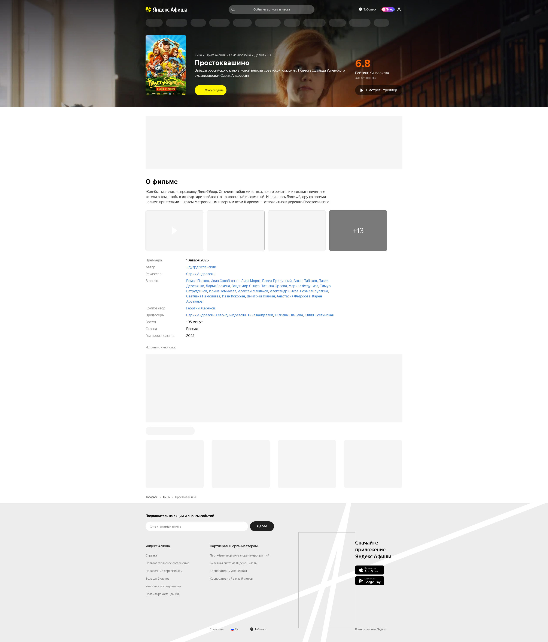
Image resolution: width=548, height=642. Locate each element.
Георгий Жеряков (200, 308)
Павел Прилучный (277, 281)
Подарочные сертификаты (164, 571)
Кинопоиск (168, 347)
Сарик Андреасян (200, 274)
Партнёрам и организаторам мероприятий (239, 555)
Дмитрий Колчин (261, 296)
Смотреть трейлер (381, 90)
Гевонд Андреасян (231, 315)
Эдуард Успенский (201, 267)
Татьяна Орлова (274, 286)
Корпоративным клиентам (228, 571)
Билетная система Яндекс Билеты (233, 563)
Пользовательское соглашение (167, 563)
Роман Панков (197, 281)
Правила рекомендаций (162, 594)
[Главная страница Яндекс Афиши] (148, 9)
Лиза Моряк (251, 281)
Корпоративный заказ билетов (231, 578)
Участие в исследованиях (163, 586)
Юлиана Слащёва (289, 315)
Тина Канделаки (260, 315)
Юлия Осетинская (319, 315)
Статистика (216, 629)
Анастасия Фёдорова (293, 296)
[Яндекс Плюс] (388, 9)
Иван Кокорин (233, 296)
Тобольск (152, 497)
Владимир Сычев (246, 286)
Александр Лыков (284, 291)
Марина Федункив (303, 286)
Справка (151, 555)
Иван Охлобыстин (225, 281)
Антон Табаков (305, 281)
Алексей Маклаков (253, 291)
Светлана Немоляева (203, 296)
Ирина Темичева (222, 291)
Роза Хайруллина (314, 291)
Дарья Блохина (218, 286)
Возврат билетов (158, 578)
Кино (166, 497)
